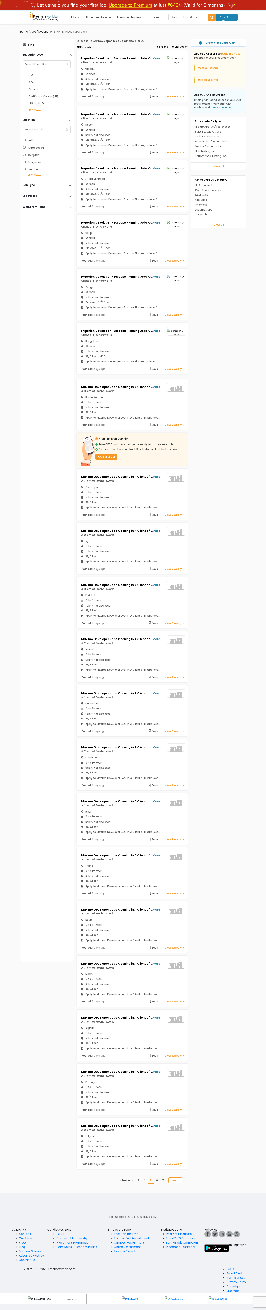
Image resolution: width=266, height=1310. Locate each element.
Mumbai (33, 169)
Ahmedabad (36, 148)
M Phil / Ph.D (36, 103)
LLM (31, 75)
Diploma (34, 89)
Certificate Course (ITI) (43, 96)
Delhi (31, 140)
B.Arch (32, 82)
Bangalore (34, 162)
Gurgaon (33, 155)
